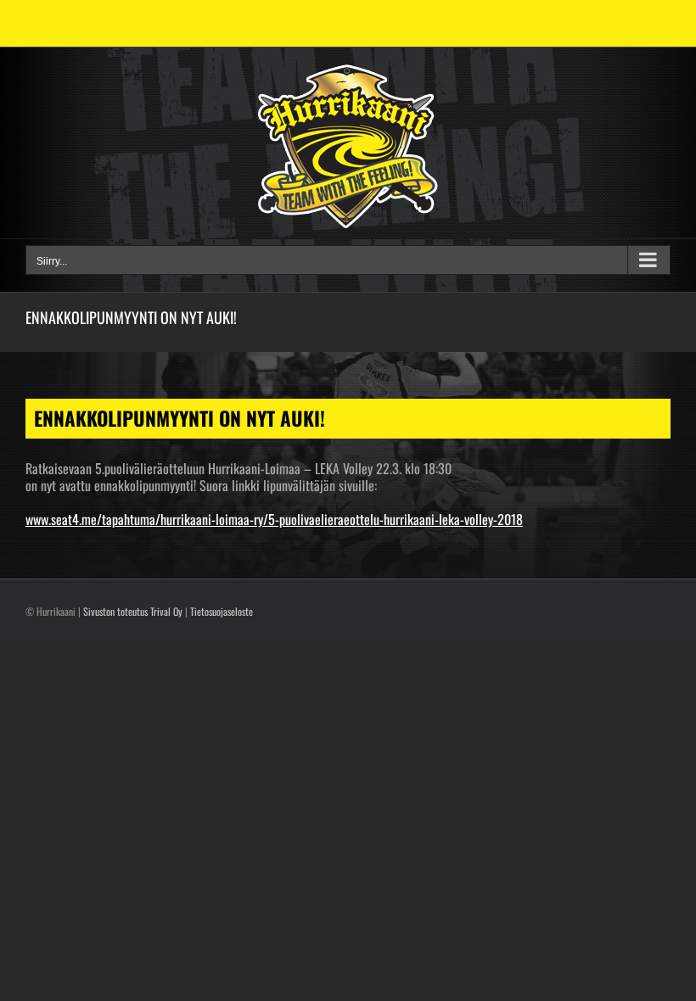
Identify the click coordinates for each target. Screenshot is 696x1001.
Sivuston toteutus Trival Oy (132, 611)
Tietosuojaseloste (221, 611)
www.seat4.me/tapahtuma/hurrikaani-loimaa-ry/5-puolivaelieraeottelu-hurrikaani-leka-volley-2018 (274, 519)
